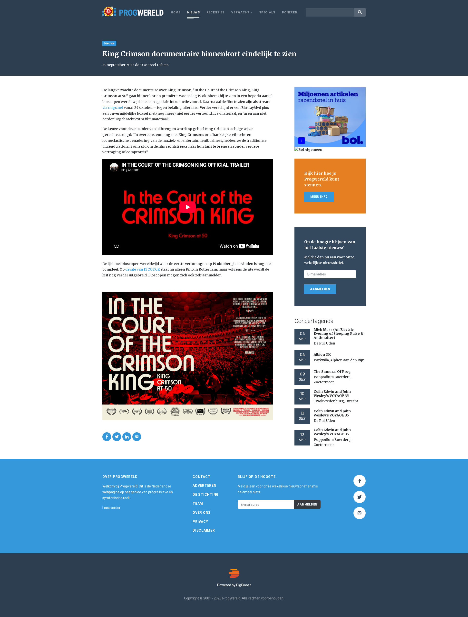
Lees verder (111, 508)
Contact (201, 477)
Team (198, 504)
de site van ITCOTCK (142, 269)
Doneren (289, 12)
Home (175, 12)
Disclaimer (204, 530)
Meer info (319, 196)
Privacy (200, 522)
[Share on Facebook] (106, 436)
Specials (267, 12)
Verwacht (240, 12)
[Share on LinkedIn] (126, 436)
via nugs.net (112, 107)
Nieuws (193, 12)
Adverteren (204, 485)
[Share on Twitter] (116, 436)
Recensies (215, 12)
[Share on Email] (136, 436)
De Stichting (206, 494)
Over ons (202, 513)
